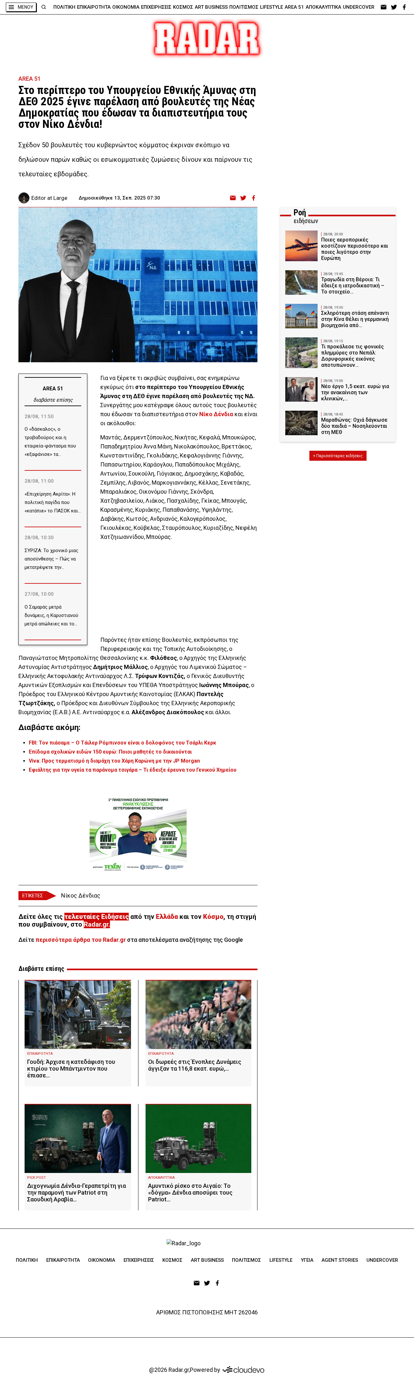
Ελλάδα (167, 916)
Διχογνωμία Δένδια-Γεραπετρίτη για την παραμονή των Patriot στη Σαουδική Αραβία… (76, 1192)
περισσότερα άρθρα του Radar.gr (81, 939)
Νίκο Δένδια (216, 414)
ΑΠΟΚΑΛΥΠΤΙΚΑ (323, 7)
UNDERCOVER (359, 7)
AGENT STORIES (339, 1260)
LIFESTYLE (271, 7)
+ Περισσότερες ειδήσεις (338, 455)
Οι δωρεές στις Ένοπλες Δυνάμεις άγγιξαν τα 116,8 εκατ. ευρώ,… (194, 1065)
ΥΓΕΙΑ (307, 1260)
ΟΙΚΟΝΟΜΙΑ (125, 7)
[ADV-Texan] (138, 834)
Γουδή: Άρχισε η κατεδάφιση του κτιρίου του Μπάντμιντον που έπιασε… (71, 1068)
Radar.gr (96, 924)
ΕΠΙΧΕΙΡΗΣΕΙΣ (156, 7)
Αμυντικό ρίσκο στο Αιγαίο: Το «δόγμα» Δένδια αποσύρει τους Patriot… (190, 1192)
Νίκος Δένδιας (80, 895)
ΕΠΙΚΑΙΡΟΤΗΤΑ (94, 7)
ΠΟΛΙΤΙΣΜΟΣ (243, 7)
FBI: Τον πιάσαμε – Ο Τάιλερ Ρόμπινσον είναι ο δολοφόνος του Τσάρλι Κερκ (122, 743)
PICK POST (36, 1178)
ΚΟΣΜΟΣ (183, 7)
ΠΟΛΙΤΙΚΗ (64, 7)
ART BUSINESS (211, 7)
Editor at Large (49, 198)
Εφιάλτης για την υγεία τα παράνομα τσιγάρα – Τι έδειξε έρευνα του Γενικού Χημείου (132, 770)
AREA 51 (294, 7)
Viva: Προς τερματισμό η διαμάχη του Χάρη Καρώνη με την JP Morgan (114, 761)
